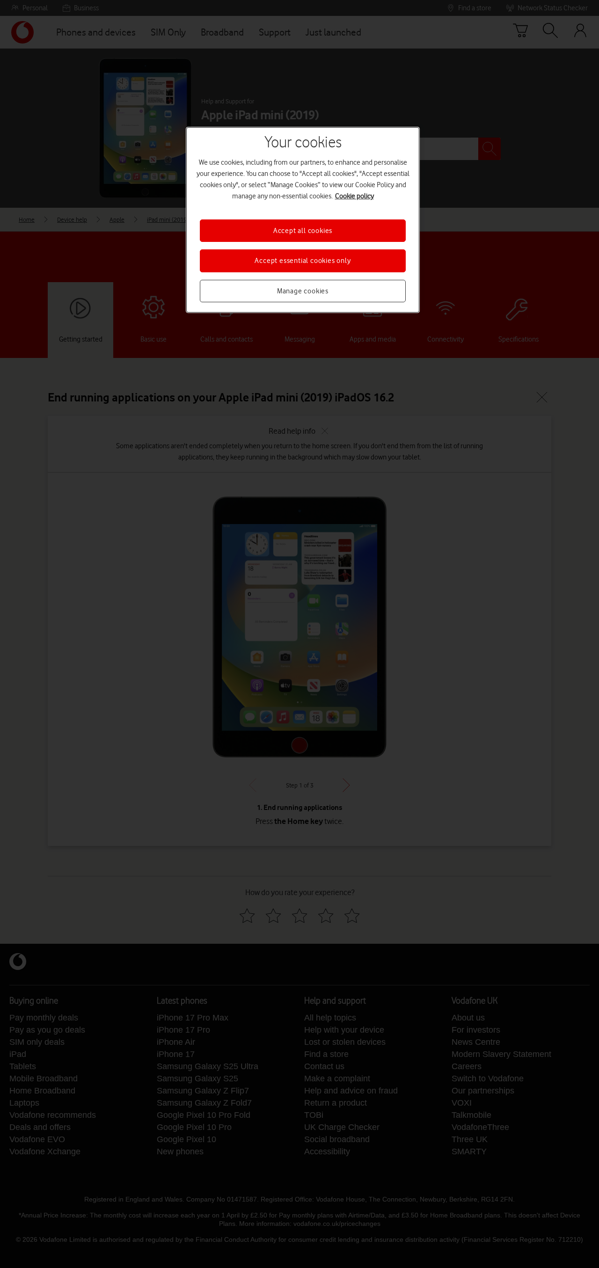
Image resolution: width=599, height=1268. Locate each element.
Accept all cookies (302, 230)
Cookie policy (354, 196)
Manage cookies (303, 291)
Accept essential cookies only (303, 260)
